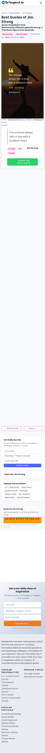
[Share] (42, 19)
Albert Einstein (10, 497)
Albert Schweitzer (23, 497)
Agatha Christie (10, 494)
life (20, 149)
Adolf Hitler (23, 491)
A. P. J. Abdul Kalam (12, 487)
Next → (33, 428)
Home (3, 13)
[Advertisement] (22, 199)
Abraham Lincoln (11, 491)
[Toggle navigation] (41, 3)
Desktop (21, 120)
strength (11, 149)
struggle (11, 153)
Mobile (30, 120)
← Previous (11, 428)
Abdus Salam (26, 487)
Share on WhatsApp (23, 161)
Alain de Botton (24, 494)
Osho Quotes (7, 694)
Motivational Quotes (33, 676)
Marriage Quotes (32, 673)
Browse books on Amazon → (22, 520)
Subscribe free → (22, 623)
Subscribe (22, 465)
